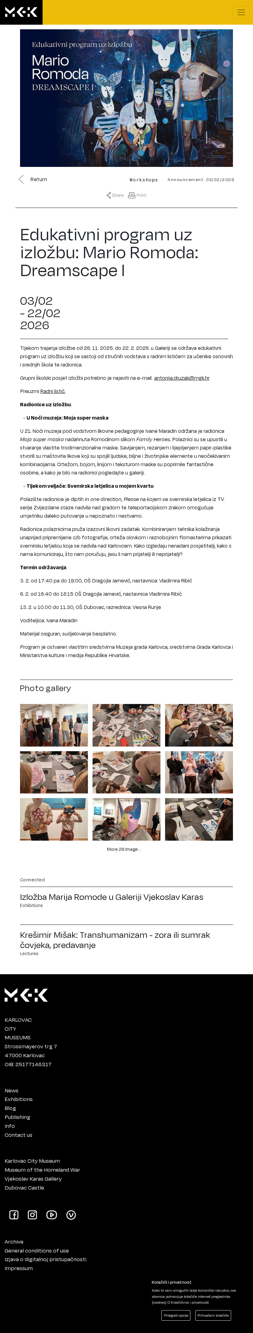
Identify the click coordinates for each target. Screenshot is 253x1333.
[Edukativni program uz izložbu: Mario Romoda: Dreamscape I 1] (54, 724)
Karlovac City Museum (32, 1161)
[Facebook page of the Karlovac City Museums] (14, 1214)
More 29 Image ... (124, 849)
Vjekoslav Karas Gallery (33, 1178)
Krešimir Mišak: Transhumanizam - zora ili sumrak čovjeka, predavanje (115, 939)
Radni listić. (52, 391)
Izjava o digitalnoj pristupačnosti (45, 1259)
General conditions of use (37, 1250)
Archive (14, 1241)
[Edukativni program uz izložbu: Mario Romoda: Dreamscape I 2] (126, 724)
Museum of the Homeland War (42, 1169)
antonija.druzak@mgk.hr (181, 377)
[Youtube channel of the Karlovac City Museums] (51, 1214)
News (12, 1090)
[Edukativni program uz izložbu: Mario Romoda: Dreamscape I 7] (54, 818)
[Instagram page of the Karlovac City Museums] (32, 1214)
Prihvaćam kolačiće (213, 1315)
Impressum (19, 1268)
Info (10, 1126)
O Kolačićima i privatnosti (188, 1302)
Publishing (17, 1117)
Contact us (18, 1135)
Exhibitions (19, 1099)
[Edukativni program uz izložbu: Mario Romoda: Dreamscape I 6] (199, 771)
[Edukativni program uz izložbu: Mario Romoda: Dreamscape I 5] (126, 771)
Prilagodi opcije (176, 1315)
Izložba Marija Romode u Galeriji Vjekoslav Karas (111, 897)
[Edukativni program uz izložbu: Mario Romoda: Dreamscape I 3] (199, 724)
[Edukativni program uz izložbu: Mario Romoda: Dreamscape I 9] (199, 818)
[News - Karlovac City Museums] (21, 12)
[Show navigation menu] (241, 12)
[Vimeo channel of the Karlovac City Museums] (71, 1214)
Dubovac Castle (24, 1187)
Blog (10, 1108)
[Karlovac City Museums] (26, 993)
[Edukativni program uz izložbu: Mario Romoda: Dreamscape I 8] (126, 818)
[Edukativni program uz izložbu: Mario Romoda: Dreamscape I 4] (54, 771)
